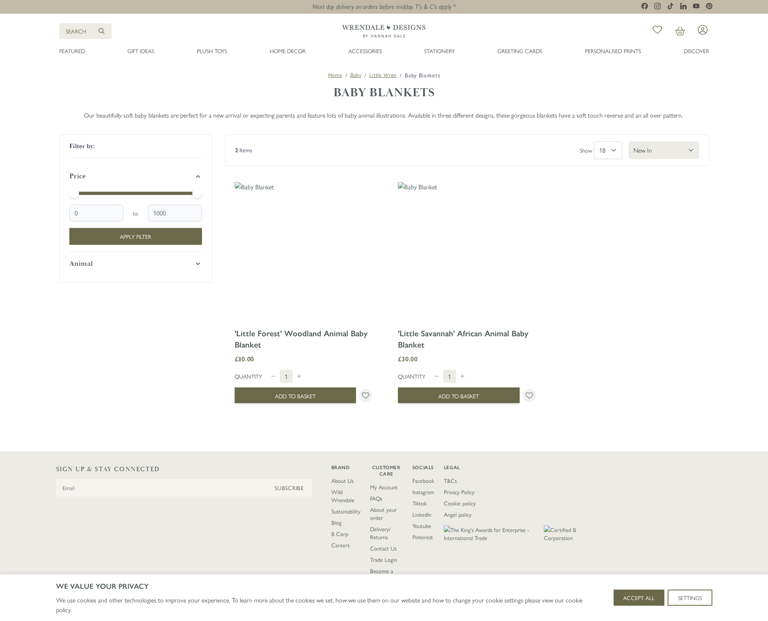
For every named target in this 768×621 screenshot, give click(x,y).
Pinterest (422, 537)
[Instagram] (657, 6)
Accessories (365, 51)
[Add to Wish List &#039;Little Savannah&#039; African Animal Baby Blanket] (529, 395)
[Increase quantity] (299, 376)
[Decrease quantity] (273, 376)
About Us (342, 480)
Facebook (423, 480)
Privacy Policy (459, 492)
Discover (696, 51)
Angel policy (458, 514)
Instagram (423, 492)
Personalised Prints (613, 51)
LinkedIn (421, 514)
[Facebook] (644, 6)
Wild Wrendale (342, 496)
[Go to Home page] (383, 31)
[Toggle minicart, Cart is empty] (680, 31)
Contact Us (383, 548)
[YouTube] (696, 5)
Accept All (639, 598)
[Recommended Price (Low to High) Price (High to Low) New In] (664, 150)
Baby (356, 75)
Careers (340, 545)
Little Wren (383, 75)
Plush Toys (212, 51)
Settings (690, 598)
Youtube (421, 526)
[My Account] (702, 29)
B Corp (339, 534)
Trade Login (383, 559)
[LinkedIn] (683, 6)
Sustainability (345, 511)
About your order (383, 513)
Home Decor (288, 51)
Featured (72, 51)
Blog (336, 522)
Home (335, 75)
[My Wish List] (657, 31)
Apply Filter (135, 236)
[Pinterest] (709, 6)
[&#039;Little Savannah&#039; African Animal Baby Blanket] (467, 251)
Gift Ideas (140, 51)
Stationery (439, 51)
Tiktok (419, 503)
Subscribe (289, 488)
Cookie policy (460, 503)
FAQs (376, 498)
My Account (384, 487)
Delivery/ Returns (380, 533)
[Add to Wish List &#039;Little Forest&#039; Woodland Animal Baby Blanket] (365, 395)
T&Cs (450, 480)
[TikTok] (670, 6)
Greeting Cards (519, 51)
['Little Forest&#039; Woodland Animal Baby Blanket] (304, 251)
